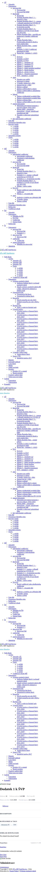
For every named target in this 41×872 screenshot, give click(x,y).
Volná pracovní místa (15, 377)
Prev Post (3, 855)
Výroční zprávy (18, 309)
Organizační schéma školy (25, 296)
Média (10, 365)
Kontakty (7, 384)
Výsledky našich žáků (20, 352)
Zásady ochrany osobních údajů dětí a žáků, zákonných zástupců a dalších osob (29, 288)
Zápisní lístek (17, 222)
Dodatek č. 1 (21, 233)
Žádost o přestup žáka (24, 100)
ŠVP (14, 55)
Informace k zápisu (23, 81)
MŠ (5, 149)
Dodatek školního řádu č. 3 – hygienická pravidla (26, 26)
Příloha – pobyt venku (24, 186)
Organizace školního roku (17, 122)
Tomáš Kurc (3, 847)
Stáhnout (5, 806)
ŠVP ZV (20, 57)
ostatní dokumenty (19, 104)
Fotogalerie (12, 380)
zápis (14, 77)
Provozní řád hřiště (23, 12)
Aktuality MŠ (17, 262)
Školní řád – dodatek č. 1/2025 (27, 53)
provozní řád (17, 8)
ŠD (5, 210)
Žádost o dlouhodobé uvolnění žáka (29, 98)
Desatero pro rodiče (23, 79)
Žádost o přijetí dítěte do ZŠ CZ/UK (29, 102)
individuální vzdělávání (20, 154)
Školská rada (17, 305)
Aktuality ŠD (17, 264)
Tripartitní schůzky (14, 136)
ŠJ (5, 225)
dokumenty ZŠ (5, 825)
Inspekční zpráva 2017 (24, 358)
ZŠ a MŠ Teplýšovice (7, 253)
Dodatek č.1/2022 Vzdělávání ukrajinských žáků (27, 50)
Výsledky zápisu (22, 199)
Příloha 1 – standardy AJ (25, 62)
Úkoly (10, 137)
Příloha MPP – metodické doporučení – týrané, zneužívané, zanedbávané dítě (28, 111)
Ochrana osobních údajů (21, 281)
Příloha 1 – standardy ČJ (25, 64)
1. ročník (16, 126)
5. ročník (16, 134)
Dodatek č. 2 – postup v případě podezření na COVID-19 (27, 176)
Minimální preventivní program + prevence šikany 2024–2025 (28, 106)
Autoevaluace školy (23, 354)
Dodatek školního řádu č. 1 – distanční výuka (26, 18)
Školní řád (20, 16)
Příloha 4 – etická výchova (25, 72)
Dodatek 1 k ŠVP (23, 59)
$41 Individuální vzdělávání (22, 119)
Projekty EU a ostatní (20, 371)
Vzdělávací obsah (14, 209)
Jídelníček (11, 246)
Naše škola (7, 257)
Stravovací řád (21, 237)
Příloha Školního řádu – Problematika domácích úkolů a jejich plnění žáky (27, 42)
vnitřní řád (16, 239)
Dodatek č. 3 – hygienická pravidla (28, 179)
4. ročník (16, 132)
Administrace (4, 867)
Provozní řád (21, 10)
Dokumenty (12, 6)
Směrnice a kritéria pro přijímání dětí (29, 197)
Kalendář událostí (14, 362)
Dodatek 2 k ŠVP (23, 61)
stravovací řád (17, 235)
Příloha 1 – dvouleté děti (25, 194)
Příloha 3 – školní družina (25, 70)
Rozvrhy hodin (13, 124)
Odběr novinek (13, 367)
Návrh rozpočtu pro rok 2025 (26, 300)
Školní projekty (18, 373)
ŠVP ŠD (15, 218)
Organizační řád (18, 292)
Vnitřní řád (16, 220)
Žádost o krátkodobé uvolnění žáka (28, 96)
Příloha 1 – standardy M (25, 66)
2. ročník (16, 128)
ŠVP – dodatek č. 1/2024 (25, 76)
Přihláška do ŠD (18, 216)
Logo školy (12, 364)
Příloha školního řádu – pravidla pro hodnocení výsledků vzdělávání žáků (29, 36)
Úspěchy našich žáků (15, 375)
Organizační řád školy (24, 294)
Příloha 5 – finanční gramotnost (27, 74)
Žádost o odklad (22, 87)
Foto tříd (11, 121)
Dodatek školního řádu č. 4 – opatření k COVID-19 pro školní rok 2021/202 (28, 30)
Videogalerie (12, 382)
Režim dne (12, 207)
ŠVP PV (15, 188)
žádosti (15, 94)
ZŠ (5, 2)
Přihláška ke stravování (24, 244)
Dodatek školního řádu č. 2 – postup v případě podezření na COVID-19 (29, 22)
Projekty (11, 369)
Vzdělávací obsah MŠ (20, 277)
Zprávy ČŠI (16, 356)
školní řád (16, 14)
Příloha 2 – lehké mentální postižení (28, 68)
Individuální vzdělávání (24, 156)
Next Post (3, 856)
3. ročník (16, 130)
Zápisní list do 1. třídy (24, 85)
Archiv (10, 259)
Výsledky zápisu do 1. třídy (26, 83)
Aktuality (11, 4)
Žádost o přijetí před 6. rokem (26, 89)
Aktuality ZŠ (17, 260)
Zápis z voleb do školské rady (27, 307)
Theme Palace (14, 871)
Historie (11, 360)
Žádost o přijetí (22, 201)
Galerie (6, 379)
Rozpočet (16, 298)
